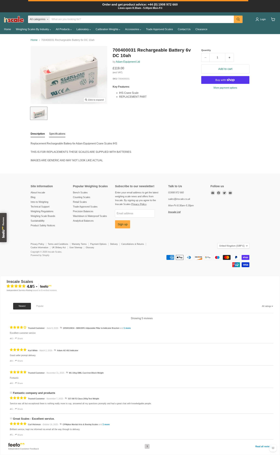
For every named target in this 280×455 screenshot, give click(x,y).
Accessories (132, 29)
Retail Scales (80, 201)
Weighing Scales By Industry (33, 29)
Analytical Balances (83, 220)
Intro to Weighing (39, 201)
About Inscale (38, 192)
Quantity (206, 50)
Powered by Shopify (40, 255)
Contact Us (184, 29)
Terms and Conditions (58, 244)
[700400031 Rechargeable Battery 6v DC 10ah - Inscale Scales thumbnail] (38, 113)
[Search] (238, 19)
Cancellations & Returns (132, 244)
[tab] (38, 134)
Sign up (123, 224)
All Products (63, 29)
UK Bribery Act (59, 247)
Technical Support (40, 206)
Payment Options (98, 244)
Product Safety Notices (43, 225)
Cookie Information (39, 247)
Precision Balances (83, 211)
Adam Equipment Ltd (128, 61)
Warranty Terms (79, 244)
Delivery (114, 244)
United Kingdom (232, 245)
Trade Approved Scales (159, 29)
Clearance (201, 29)
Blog (33, 197)
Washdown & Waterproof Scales (90, 216)
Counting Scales (81, 197)
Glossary (90, 247)
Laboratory (82, 29)
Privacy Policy (138, 204)
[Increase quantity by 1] (229, 57)
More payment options (225, 87)
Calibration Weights (107, 29)
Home (7, 29)
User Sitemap (75, 247)
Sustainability (38, 220)
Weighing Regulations (42, 211)
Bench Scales (80, 192)
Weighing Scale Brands (43, 216)
